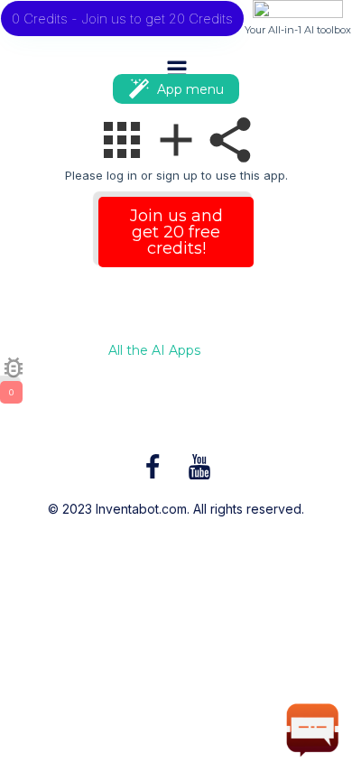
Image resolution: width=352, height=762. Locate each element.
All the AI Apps (154, 351)
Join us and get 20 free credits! (176, 232)
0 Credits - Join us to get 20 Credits (122, 18)
